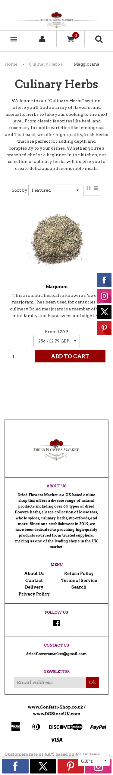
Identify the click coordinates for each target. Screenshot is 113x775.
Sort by (19, 190)
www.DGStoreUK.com (56, 713)
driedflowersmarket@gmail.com (56, 653)
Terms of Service (79, 580)
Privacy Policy (34, 594)
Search (78, 587)
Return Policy (79, 573)
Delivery (34, 587)
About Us (34, 573)
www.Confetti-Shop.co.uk (55, 707)
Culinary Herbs (45, 64)
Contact (34, 580)
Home (11, 64)
